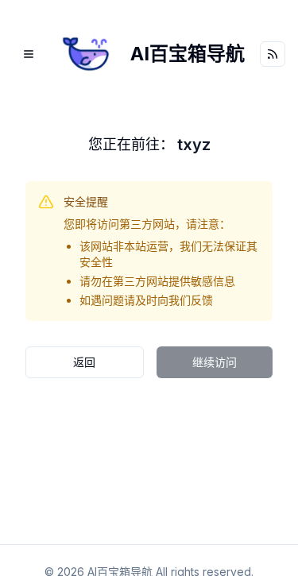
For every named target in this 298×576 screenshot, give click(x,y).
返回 (84, 362)
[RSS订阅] (272, 54)
